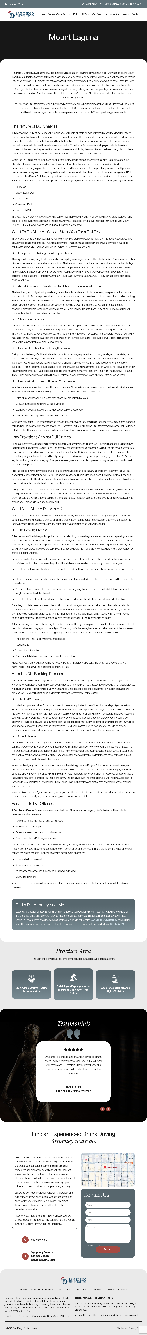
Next (108, 1109)
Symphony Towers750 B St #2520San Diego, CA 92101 (43, 1256)
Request (108, 1249)
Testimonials (96, 1289)
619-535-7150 (16, 4)
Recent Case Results (42, 1289)
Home (41, 14)
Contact (122, 1289)
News (111, 1289)
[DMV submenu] (89, 14)
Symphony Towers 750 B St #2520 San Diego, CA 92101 (114, 4)
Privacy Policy (135, 1328)
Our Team (81, 1289)
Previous (102, 1109)
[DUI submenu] (78, 14)
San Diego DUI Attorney (104, 920)
